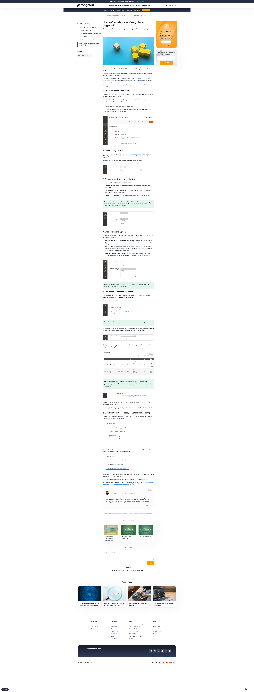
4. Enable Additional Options (87, 37)
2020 (134, 570)
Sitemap (93, 628)
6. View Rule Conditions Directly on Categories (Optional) (89, 44)
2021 (130, 570)
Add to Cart (146, 10)
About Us (138, 5)
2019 (138, 570)
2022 (126, 570)
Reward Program (115, 633)
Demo (118, 10)
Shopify (131, 638)
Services (132, 5)
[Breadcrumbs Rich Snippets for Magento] (139, 593)
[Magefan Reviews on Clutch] (154, 662)
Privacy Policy (156, 628)
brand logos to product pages (122, 484)
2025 (115, 570)
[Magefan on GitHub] (151, 651)
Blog (149, 5)
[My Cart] (170, 5)
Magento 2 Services (96, 624)
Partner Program (115, 628)
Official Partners (115, 631)
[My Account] (175, 5)
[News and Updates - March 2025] (128, 530)
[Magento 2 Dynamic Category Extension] (166, 34)
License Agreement (158, 624)
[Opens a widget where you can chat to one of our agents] (5, 689)
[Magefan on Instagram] (166, 651)
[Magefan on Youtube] (170, 651)
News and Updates (134, 628)
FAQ (123, 10)
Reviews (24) (112, 10)
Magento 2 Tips (133, 633)
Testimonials (114, 626)
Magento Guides (133, 631)
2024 (119, 570)
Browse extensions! (140, 1)
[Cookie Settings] (245, 689)
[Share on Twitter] (90, 55)
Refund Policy (156, 626)
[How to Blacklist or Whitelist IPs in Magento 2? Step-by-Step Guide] (89, 593)
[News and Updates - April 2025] (146, 530)
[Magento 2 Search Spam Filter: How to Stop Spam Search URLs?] (114, 593)
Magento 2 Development (135, 636)
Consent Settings (157, 631)
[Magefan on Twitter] (162, 651)
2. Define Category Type (85, 30)
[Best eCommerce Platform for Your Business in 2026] (111, 530)
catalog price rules (126, 284)
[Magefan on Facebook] (158, 651)
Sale (142, 80)
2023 (123, 570)
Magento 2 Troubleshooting (136, 624)
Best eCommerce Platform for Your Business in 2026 (109, 538)
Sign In (150, 563)
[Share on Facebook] (83, 55)
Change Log (137, 10)
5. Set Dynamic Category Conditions (89, 40)
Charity (113, 636)
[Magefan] (85, 5)
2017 (145, 570)
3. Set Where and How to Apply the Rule (90, 33)
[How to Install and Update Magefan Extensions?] (164, 593)
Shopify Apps (125, 5)
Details (105, 10)
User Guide (129, 10)
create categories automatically (124, 156)
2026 (111, 570)
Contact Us (144, 5)
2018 (142, 570)
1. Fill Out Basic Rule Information (87, 27)
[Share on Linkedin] (87, 55)
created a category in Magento (140, 154)
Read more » (148, 505)
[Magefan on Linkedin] (155, 651)
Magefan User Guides (134, 626)
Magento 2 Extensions (114, 5)
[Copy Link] (79, 55)
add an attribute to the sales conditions (120, 323)
